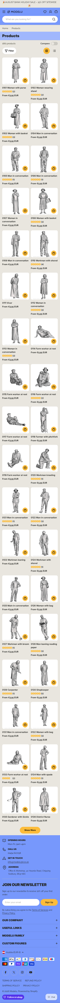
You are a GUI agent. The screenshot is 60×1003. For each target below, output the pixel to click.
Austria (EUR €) (13, 952)
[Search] (54, 19)
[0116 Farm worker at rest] (44, 377)
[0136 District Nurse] (44, 800)
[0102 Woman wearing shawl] (44, 71)
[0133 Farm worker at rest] (15, 757)
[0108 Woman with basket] (44, 201)
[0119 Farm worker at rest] (15, 458)
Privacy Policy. (8, 913)
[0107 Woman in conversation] (15, 201)
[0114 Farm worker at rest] (44, 331)
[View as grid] (46, 50)
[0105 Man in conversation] (15, 159)
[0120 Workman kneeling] (44, 458)
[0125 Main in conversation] (15, 588)
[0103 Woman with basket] (15, 116)
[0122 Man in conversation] (44, 500)
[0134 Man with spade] (44, 757)
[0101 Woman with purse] (15, 71)
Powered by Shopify (28, 991)
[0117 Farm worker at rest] (15, 420)
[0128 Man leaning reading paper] (44, 627)
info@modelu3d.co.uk (18, 862)
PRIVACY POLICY (31, 985)
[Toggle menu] (4, 11)
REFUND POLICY (33, 980)
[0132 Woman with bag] (44, 715)
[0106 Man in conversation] (44, 159)
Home (5, 28)
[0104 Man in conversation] (44, 116)
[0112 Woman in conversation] (44, 286)
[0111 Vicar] (15, 286)
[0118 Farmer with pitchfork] (44, 420)
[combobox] (30, 19)
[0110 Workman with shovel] (44, 243)
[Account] (50, 11)
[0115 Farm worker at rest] (15, 377)
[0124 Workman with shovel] (44, 543)
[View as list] (54, 50)
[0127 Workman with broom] (15, 627)
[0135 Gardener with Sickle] (15, 800)
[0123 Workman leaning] (15, 543)
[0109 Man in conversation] (15, 243)
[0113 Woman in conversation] (15, 331)
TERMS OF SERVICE (12, 980)
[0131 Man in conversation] (15, 715)
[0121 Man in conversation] (15, 500)
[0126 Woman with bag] (44, 588)
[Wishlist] (45, 11)
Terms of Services (40, 910)
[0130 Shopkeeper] (44, 673)
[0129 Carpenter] (15, 673)
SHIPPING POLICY (11, 985)
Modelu (13, 991)
